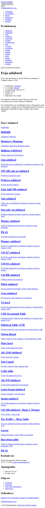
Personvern (9, 489)
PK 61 (4, 450)
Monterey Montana (12, 141)
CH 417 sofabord (10, 252)
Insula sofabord (9, 398)
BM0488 (5, 132)
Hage (7, 56)
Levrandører (9, 14)
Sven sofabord (9, 293)
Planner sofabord (10, 241)
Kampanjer (9, 17)
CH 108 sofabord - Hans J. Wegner (20, 409)
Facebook (8, 483)
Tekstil (7, 54)
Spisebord (8, 31)
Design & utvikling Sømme (27, 505)
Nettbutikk (9, 12)
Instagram (8, 485)
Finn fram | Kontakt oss (13, 487)
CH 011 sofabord (10, 263)
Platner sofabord (10, 221)
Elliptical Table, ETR (13, 325)
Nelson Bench (8, 334)
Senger (7, 50)
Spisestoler (9, 33)
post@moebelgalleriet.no (21, 462)
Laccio (4, 430)
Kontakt (8, 21)
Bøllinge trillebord (11, 150)
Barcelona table (10, 439)
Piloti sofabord (9, 284)
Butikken (8, 19)
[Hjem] (9, 8)
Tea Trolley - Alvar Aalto (15, 419)
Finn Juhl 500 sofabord (14, 189)
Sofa (6, 35)
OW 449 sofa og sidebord (15, 171)
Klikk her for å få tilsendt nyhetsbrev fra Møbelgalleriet (20, 498)
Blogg (7, 16)
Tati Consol (7, 361)
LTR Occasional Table (13, 313)
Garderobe (9, 48)
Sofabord (8, 37)
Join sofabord (8, 159)
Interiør (7, 52)
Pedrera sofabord (11, 180)
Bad (6, 44)
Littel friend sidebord (13, 389)
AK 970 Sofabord (10, 380)
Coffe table (7, 371)
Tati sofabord (8, 198)
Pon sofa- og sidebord (13, 209)
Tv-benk (8, 46)
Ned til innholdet (6, 2)
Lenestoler (8, 38)
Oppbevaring (9, 42)
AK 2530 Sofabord (11, 352)
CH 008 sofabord (10, 275)
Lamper (8, 40)
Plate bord (7, 343)
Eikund (16, 88)
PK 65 (4, 232)
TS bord (5, 302)
